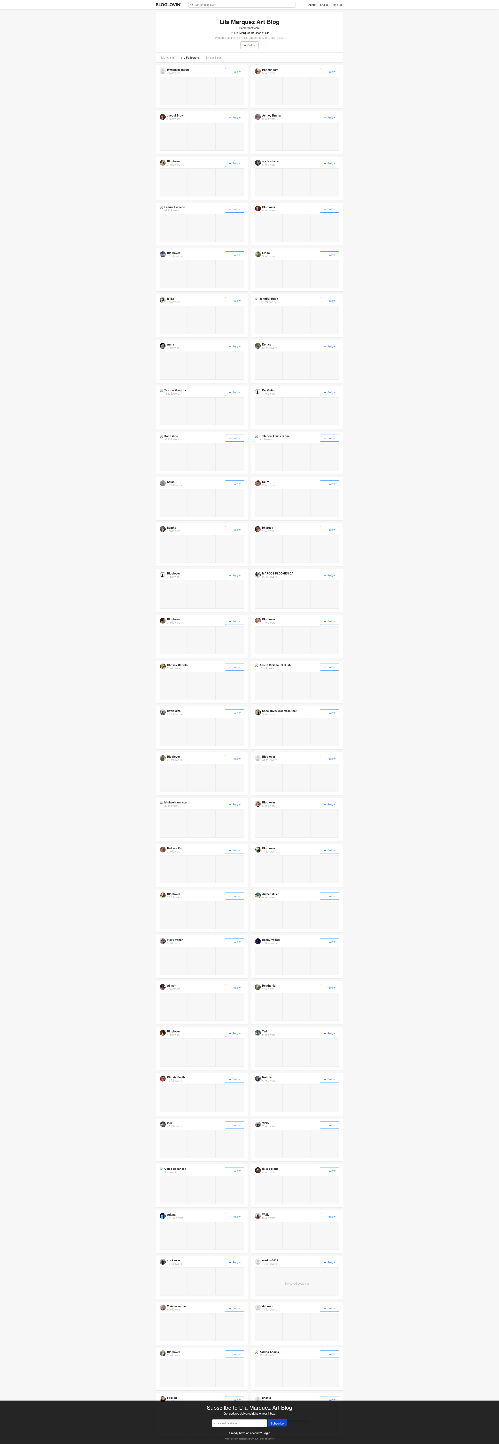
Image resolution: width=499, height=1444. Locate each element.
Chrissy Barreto (177, 665)
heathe (171, 527)
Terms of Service (266, 1438)
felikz (170, 298)
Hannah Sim (270, 70)
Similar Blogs (214, 57)
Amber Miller (270, 894)
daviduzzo (174, 711)
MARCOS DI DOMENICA (277, 573)
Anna (170, 344)
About (312, 5)
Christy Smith (176, 1077)
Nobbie (267, 1077)
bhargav (267, 527)
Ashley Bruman (272, 115)
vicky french (175, 940)
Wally (265, 1214)
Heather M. (269, 985)
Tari (264, 1031)
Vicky (265, 1123)
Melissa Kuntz (176, 848)
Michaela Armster (175, 802)
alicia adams (270, 161)
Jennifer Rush (268, 298)
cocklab (172, 1398)
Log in (324, 5)
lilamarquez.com (249, 28)
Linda (266, 253)
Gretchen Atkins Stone (274, 436)
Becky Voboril (271, 940)
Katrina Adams (269, 1352)
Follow (251, 45)
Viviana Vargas (177, 1306)
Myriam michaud (178, 70)
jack (170, 1123)
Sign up (337, 5)
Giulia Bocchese (175, 1169)
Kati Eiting (171, 436)
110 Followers (189, 57)
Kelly (265, 482)
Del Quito (268, 390)
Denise (266, 344)
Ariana (171, 1214)
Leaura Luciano (174, 207)
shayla (266, 1398)
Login (266, 1433)
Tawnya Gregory (175, 390)
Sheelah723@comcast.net (279, 711)
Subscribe (277, 1423)
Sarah (171, 482)
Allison (171, 985)
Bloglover (173, 161)
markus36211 (271, 1260)
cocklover (173, 1260)
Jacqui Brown (176, 115)
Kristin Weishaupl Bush (275, 665)
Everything (167, 57)
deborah (267, 1306)
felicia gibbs (270, 1169)
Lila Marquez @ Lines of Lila (251, 33)
